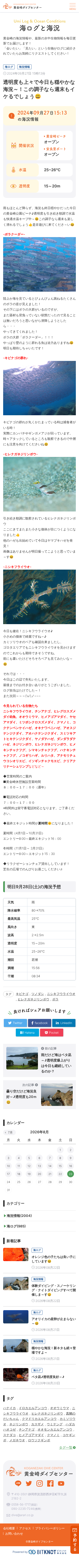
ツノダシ (37, 994)
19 (29, 1174)
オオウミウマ (59, 1408)
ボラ (55, 999)
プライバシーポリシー (50, 1528)
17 (8, 1174)
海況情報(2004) (19, 1216)
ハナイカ (9, 1408)
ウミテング (55, 1424)
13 (39, 1166)
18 (18, 1174)
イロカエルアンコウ (33, 1408)
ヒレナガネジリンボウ (33, 999)
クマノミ (53, 1435)
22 (60, 1174)
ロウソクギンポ (39, 1440)
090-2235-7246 (22, 1508)
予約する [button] (75, 1542)
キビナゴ (22, 994)
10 (8, 1166)
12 (29, 1166)
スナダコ (9, 1435)
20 (39, 1174)
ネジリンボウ (18, 1424)
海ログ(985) (16, 1226)
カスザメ (37, 1424)
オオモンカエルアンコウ (54, 1429)
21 (49, 1174)
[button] (72, 6)
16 (70, 1166)
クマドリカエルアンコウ (39, 1419)
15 (60, 1166)
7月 (10, 1132)
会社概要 (9, 1528)
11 (18, 1166)
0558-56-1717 (21, 1504)
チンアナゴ (27, 1429)
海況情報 (24, 66)
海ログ (9, 66)
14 (49, 1166)
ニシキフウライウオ (61, 994)
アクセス (25, 1528)
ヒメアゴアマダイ (31, 1435)
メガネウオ (17, 1440)
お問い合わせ (14, 1533)
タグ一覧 (65, 1447)
